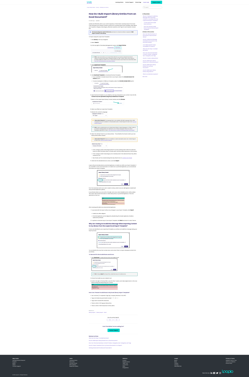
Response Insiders (74, 366)
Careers (176, 363)
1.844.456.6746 (177, 366)
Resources (72, 361)
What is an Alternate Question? (150, 74)
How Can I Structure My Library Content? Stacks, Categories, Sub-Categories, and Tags (110, 343)
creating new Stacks (127, 158)
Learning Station (119, 2)
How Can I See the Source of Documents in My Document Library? (150, 35)
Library (97, 7)
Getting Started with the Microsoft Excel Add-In (100, 348)
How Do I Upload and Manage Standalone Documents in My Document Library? (150, 41)
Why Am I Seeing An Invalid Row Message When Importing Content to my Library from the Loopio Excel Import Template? (150, 18)
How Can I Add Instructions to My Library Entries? (104, 61)
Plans (124, 366)
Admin (13, 364)
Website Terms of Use (231, 360)
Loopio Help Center (91, 7)
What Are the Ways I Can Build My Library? (99, 338)
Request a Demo (156, 2)
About (175, 360)
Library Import (92, 312)
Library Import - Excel (101, 312)
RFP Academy (73, 364)
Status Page (138, 2)
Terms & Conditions (230, 361)
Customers (125, 364)
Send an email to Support (106, 140)
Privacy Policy (229, 363)
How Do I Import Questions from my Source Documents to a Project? (105, 345)
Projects (14, 361)
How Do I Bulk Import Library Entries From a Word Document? (103, 340)
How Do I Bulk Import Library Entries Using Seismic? (149, 70)
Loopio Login (146, 2)
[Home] (89, 2)
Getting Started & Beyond (18, 360)
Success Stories (73, 363)
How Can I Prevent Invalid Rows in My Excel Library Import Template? (151, 28)
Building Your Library (104, 7)
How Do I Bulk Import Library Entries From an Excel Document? (149, 66)
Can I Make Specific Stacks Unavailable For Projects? (149, 45)
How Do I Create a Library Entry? (150, 58)
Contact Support (129, 2)
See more (145, 76)
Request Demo (126, 361)
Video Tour (125, 363)
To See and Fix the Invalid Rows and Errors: (150, 23)
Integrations (126, 367)
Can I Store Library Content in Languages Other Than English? (121, 130)
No (116, 319)
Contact (176, 364)
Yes (110, 319)
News (175, 361)
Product (124, 360)
